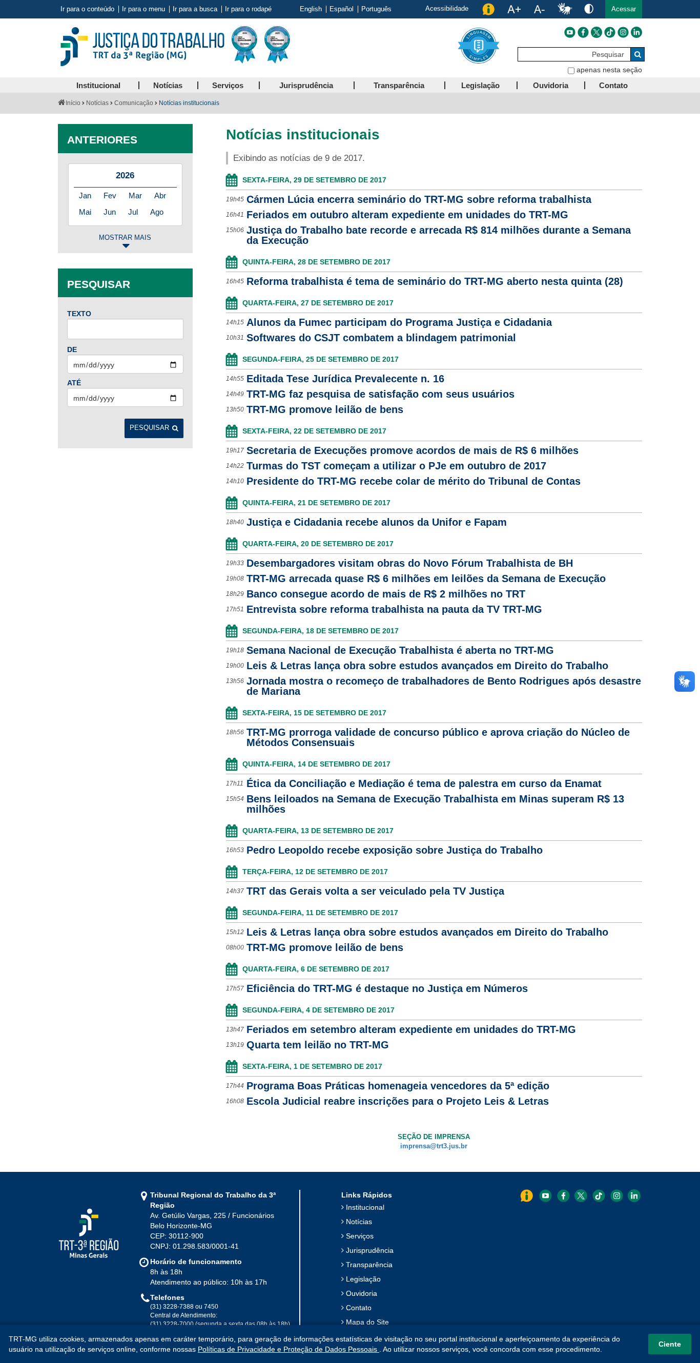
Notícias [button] (167, 85)
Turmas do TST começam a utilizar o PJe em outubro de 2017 (396, 465)
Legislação (363, 1279)
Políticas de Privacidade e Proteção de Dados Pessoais (288, 1349)
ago (156, 212)
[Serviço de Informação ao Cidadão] (488, 9)
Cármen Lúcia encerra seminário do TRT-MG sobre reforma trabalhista (418, 199)
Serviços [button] (227, 85)
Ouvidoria (361, 1293)
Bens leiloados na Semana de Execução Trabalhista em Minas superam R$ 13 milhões (435, 804)
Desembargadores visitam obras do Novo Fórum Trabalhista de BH (409, 563)
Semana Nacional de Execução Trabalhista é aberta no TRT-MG (400, 650)
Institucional (365, 1207)
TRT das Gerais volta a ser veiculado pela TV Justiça (375, 891)
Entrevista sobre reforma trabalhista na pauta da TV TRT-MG (394, 609)
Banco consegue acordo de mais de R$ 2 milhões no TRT (385, 594)
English (311, 9)
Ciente (669, 1344)
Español (342, 9)
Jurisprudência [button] (306, 85)
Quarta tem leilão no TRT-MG (317, 1044)
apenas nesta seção (609, 70)
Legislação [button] (480, 85)
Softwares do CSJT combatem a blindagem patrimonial (381, 337)
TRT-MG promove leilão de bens (324, 409)
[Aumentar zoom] (514, 9)
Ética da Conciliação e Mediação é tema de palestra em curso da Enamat (424, 783)
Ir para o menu (143, 9)
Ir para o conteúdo (87, 9)
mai (85, 212)
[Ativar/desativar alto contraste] (589, 8)
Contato (359, 1308)
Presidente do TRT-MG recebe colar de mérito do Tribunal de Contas (413, 481)
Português (376, 9)
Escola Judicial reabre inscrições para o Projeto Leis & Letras (397, 1101)
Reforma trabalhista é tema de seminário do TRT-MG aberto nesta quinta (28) (434, 281)
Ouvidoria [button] (550, 85)
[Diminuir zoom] (539, 9)
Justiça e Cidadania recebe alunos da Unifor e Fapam (376, 522)
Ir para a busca (195, 9)
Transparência (369, 1265)
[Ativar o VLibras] (564, 9)
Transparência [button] (399, 85)
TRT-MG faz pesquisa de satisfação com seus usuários (380, 394)
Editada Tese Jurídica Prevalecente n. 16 (345, 378)
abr (160, 195)
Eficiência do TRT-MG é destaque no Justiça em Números (387, 988)
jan (85, 195)
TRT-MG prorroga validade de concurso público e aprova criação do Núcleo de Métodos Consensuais (438, 737)
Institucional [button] (98, 85)
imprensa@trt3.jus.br (433, 1146)
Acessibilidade (446, 8)
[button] (623, 9)
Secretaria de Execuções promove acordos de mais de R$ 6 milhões (412, 450)
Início (73, 103)
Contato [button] (613, 85)
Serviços (360, 1236)
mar (135, 195)
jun (110, 212)
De (72, 349)
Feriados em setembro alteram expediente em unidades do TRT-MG (411, 1029)
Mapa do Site (367, 1322)
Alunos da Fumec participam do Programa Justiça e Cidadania (399, 322)
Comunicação (133, 103)
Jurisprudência (370, 1250)
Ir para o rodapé (248, 9)
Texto (79, 313)
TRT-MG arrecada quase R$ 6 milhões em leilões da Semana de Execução (426, 578)
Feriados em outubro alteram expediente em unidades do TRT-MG (407, 214)
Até (74, 383)
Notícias (97, 103)
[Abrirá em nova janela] (569, 32)
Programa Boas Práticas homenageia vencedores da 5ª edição (397, 1085)
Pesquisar (149, 427)
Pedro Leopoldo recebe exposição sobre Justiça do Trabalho (394, 850)
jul (133, 212)
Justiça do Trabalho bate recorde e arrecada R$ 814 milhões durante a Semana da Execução (438, 235)
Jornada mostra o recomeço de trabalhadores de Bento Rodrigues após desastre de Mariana (443, 686)
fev (110, 195)
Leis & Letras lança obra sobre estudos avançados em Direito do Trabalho (427, 665)
